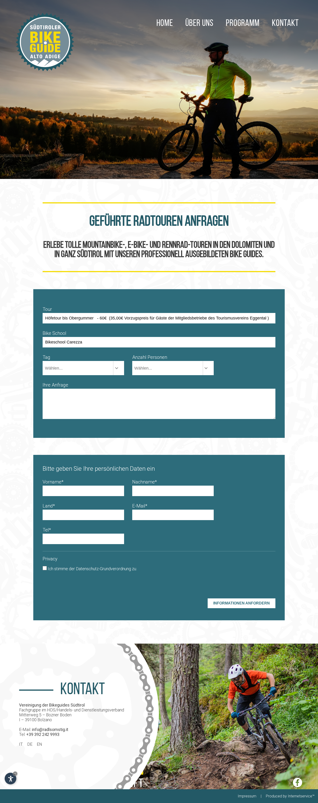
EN (39, 744)
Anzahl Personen (149, 357)
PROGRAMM (243, 23)
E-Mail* (139, 506)
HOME (164, 23)
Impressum (247, 796)
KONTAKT (285, 23)
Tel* (47, 530)
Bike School (54, 333)
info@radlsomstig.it (50, 729)
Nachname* (144, 482)
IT (21, 744)
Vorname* (53, 482)
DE (29, 744)
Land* (49, 506)
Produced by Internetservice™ (290, 796)
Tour (47, 309)
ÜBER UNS (199, 23)
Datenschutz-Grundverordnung (103, 568)
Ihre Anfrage (55, 385)
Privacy (50, 559)
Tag (46, 357)
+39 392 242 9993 (42, 734)
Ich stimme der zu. (92, 568)
